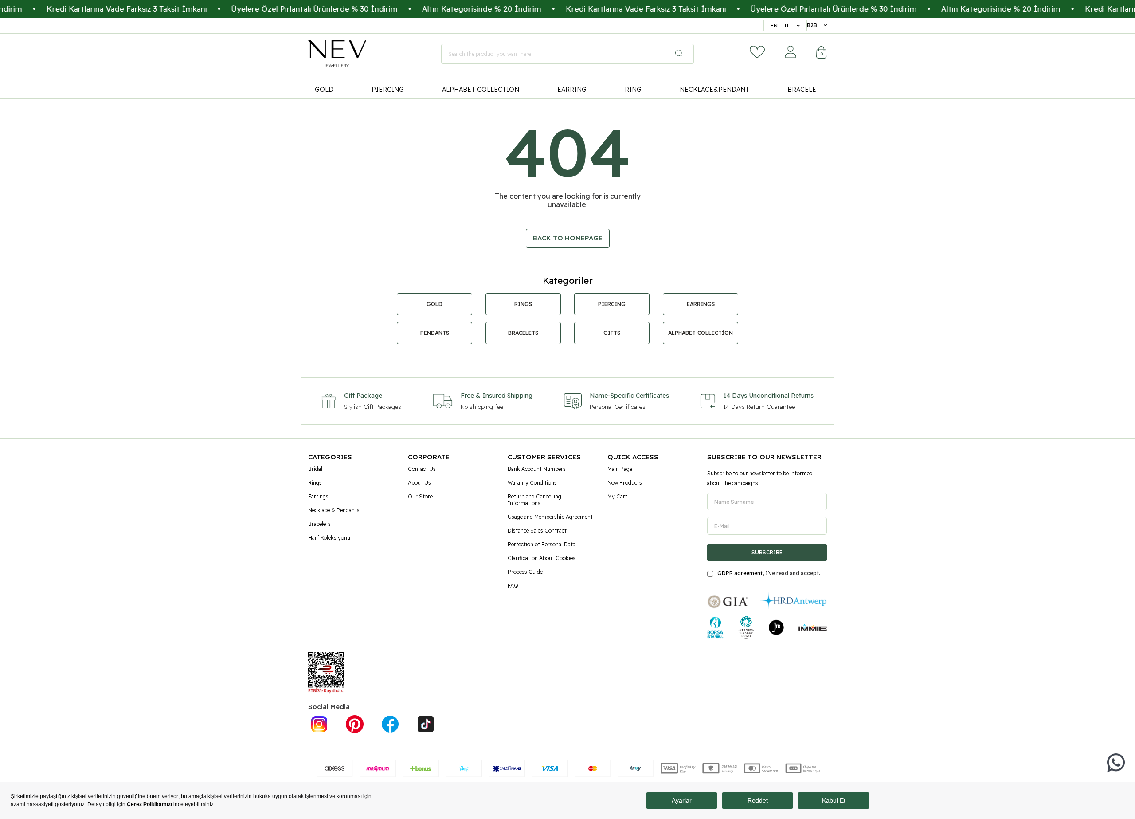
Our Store (420, 496)
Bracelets (319, 524)
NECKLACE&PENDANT (714, 90)
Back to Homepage (568, 238)
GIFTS (611, 332)
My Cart (617, 496)
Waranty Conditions (532, 482)
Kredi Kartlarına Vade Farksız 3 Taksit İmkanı (105, 8)
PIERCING (388, 90)
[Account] (790, 52)
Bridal (315, 469)
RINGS (523, 304)
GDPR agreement (740, 573)
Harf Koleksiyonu (329, 537)
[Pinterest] (355, 724)
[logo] (337, 53)
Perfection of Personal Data (541, 544)
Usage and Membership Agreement (550, 516)
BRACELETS (523, 332)
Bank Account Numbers (537, 469)
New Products (624, 482)
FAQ (513, 585)
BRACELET (803, 90)
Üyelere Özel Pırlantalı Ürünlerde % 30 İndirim (293, 8)
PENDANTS (434, 332)
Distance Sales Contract (537, 530)
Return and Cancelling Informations (534, 499)
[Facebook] (390, 724)
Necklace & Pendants (334, 510)
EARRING (572, 90)
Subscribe (767, 552)
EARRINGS (701, 304)
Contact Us (422, 469)
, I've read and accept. (768, 573)
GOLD (324, 90)
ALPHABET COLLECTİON (700, 332)
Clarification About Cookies (541, 558)
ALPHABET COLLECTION (480, 90)
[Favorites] (757, 52)
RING (633, 90)
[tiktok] (426, 724)
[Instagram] (319, 724)
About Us (419, 482)
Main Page (619, 469)
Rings (315, 482)
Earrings (318, 496)
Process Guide (525, 571)
